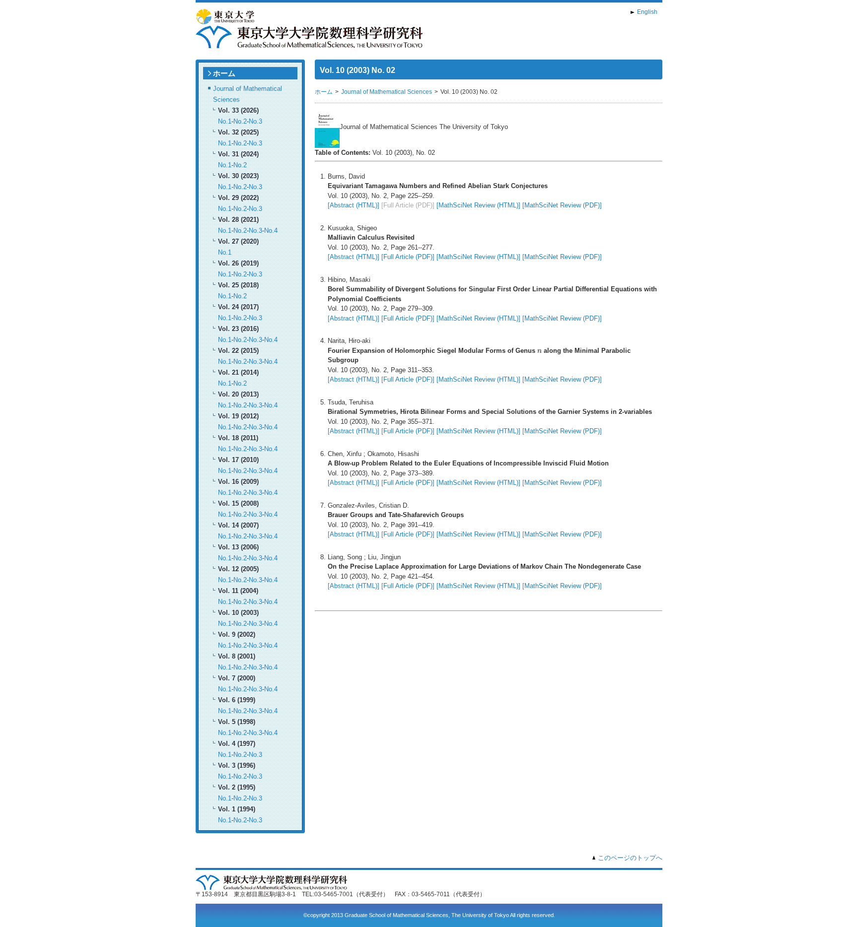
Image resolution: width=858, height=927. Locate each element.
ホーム (224, 73)
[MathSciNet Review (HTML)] (478, 205)
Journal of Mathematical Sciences (386, 91)
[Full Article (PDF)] (407, 257)
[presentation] (539, 350)
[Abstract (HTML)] (353, 205)
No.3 (255, 121)
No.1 (224, 121)
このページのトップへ (630, 857)
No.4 (271, 230)
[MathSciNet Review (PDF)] (562, 205)
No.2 (240, 121)
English (647, 11)
